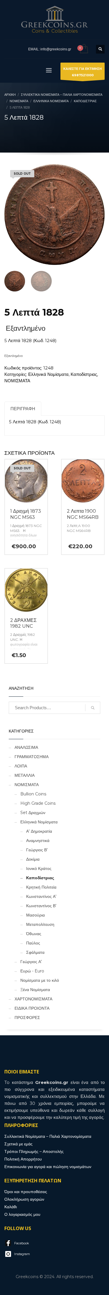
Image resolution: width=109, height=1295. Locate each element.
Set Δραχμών (32, 812)
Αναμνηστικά (37, 840)
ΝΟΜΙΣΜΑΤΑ (17, 380)
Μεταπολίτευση (40, 924)
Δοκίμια (33, 859)
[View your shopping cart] (83, 49)
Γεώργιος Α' (31, 961)
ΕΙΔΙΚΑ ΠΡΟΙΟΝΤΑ (32, 1008)
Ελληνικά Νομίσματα (48, 374)
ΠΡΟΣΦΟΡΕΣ (27, 1017)
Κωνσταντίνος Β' (41, 905)
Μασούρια (35, 915)
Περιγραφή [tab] (22, 408)
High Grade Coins (38, 803)
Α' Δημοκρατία (39, 831)
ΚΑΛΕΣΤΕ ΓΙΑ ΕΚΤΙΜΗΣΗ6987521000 (82, 72)
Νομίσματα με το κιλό (39, 980)
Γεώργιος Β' (37, 849)
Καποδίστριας (84, 374)
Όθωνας (33, 933)
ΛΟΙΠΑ (21, 766)
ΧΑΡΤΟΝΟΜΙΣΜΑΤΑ (33, 999)
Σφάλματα (35, 952)
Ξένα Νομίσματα (35, 989)
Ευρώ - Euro (32, 971)
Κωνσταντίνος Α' (41, 896)
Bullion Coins (33, 794)
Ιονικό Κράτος (38, 868)
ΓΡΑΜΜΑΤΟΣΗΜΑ (32, 756)
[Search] (92, 708)
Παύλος (33, 943)
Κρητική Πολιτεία (41, 887)
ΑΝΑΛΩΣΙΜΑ (26, 747)
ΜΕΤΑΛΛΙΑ (25, 775)
